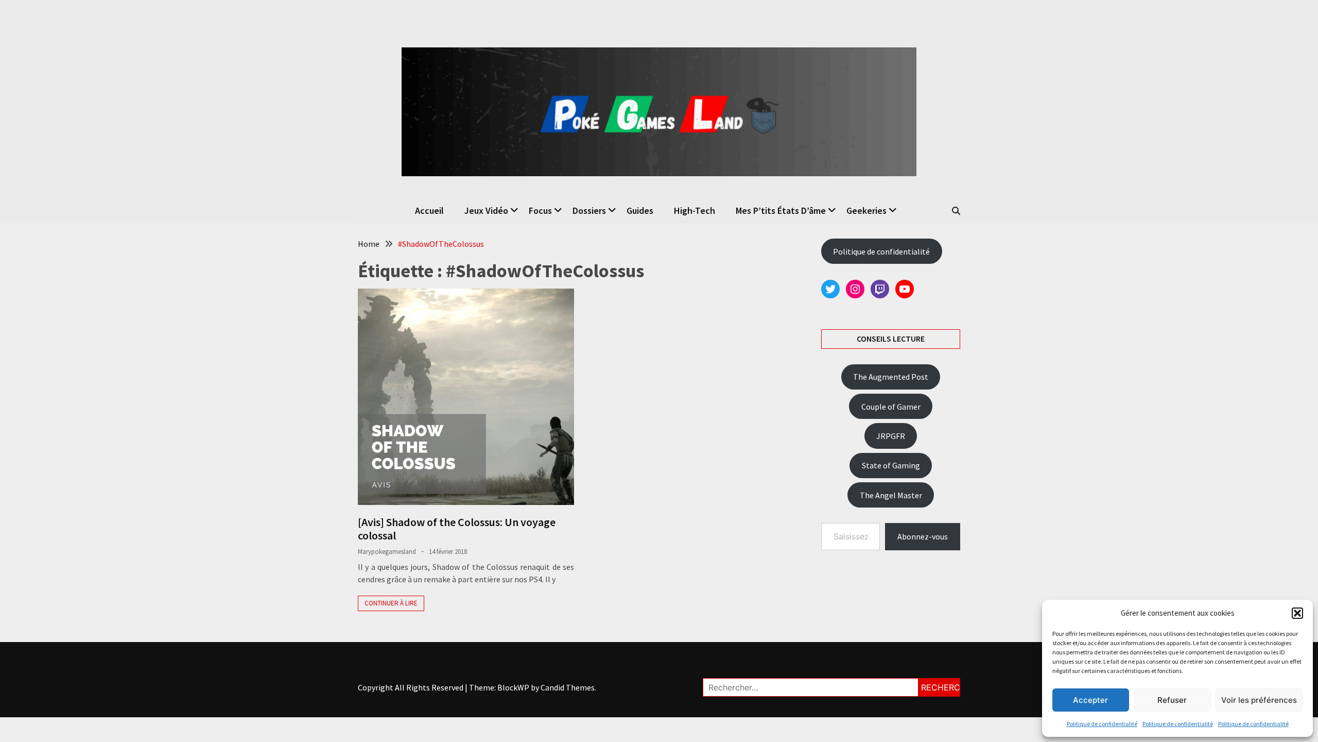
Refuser (1172, 700)
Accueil (429, 210)
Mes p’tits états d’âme (781, 210)
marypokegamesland (387, 551)
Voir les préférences (1259, 700)
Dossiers (589, 210)
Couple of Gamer (891, 406)
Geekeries (866, 210)
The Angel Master (891, 495)
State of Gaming (891, 465)
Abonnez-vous (922, 536)
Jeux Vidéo (486, 210)
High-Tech (694, 210)
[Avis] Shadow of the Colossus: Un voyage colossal (457, 529)
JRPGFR (890, 436)
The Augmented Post (890, 377)
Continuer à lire (391, 603)
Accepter (1090, 700)
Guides (640, 210)
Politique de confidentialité (1102, 724)
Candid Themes (568, 687)
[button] (1297, 613)
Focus (540, 210)
